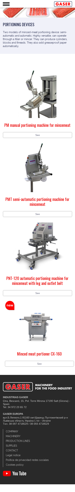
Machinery (13, 436)
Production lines (18, 440)
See (37, 135)
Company (12, 431)
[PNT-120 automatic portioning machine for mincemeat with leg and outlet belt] (37, 273)
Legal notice (13, 455)
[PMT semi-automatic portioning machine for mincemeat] (37, 194)
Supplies (11, 445)
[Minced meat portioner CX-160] (39, 349)
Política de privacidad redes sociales (27, 460)
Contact (12, 450)
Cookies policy (15, 464)
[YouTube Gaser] (14, 475)
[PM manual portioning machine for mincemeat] (37, 120)
